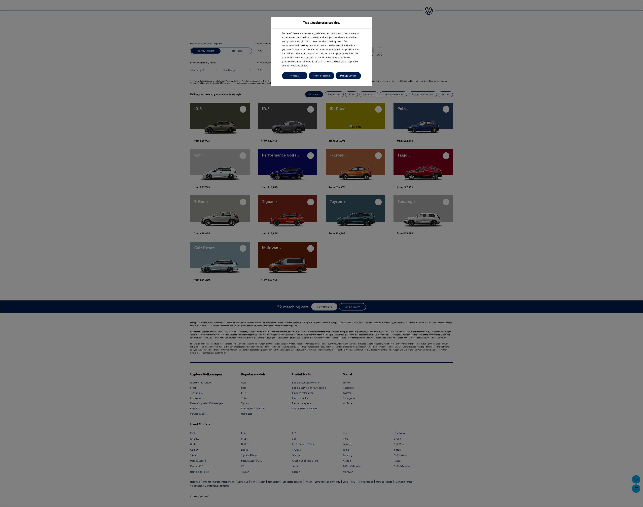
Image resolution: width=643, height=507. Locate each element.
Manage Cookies (348, 75)
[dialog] (321, 253)
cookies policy (299, 65)
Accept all (295, 75)
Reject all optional (321, 75)
